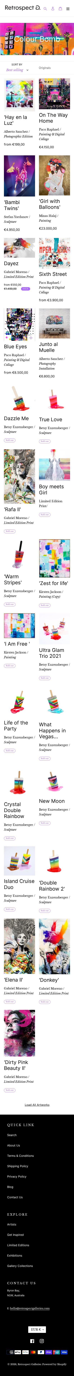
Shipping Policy (17, 1166)
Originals (45, 68)
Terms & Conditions (20, 1156)
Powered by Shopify (54, 1364)
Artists (11, 1224)
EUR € (36, 1329)
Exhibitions (14, 1255)
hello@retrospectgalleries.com (30, 1308)
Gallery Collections (20, 1266)
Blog (10, 1187)
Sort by (16, 64)
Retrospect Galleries (29, 1364)
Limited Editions (18, 1245)
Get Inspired (15, 1235)
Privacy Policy (16, 1176)
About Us (13, 1145)
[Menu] (68, 8)
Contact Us (15, 1197)
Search (12, 1135)
